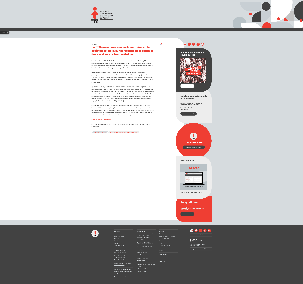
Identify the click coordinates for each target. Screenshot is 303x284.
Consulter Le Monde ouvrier (194, 147)
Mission (116, 234)
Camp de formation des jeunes (189, 104)
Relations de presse (165, 234)
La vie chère (140, 240)
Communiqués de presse (167, 236)
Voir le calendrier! (189, 114)
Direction (117, 241)
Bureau (116, 243)
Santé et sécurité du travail (145, 246)
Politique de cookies (120, 277)
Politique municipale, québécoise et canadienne (123, 132)
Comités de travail (120, 253)
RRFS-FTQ (162, 262)
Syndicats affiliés (119, 255)
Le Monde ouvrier (142, 252)
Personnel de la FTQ (120, 245)
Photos (161, 248)
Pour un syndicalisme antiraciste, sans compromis (145, 243)
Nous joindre (163, 258)
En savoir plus (187, 86)
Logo (160, 243)
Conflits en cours (119, 257)
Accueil (4, 32)
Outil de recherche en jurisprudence (143, 260)
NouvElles (139, 255)
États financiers (119, 236)
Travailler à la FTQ (119, 260)
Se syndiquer (163, 254)
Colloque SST (184, 109)
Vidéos (161, 250)
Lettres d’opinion (164, 238)
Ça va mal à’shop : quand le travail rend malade (145, 234)
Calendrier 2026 (142, 269)
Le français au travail (143, 237)
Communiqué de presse (99, 132)
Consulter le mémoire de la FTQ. (101, 119)
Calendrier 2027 (142, 271)
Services (116, 248)
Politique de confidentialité (198, 249)
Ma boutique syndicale (196, 235)
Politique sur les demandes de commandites (122, 265)
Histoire (116, 238)
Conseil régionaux (119, 250)
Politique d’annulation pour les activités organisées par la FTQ (123, 271)
